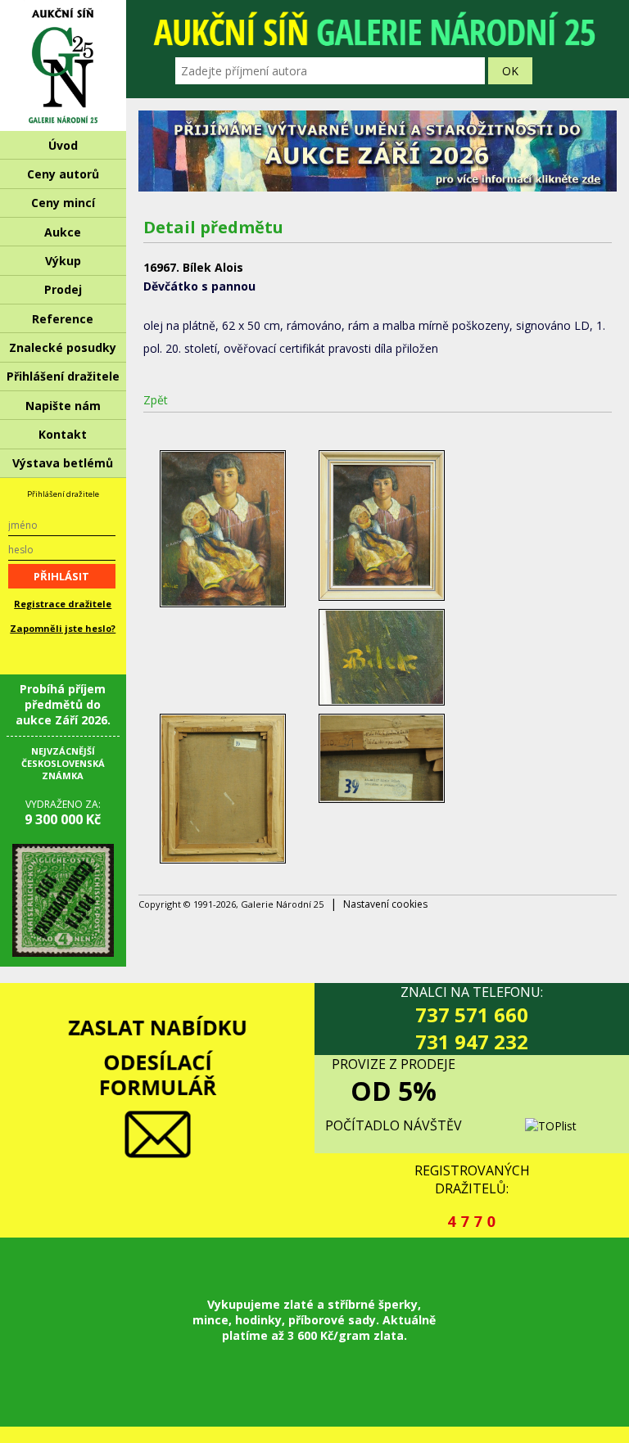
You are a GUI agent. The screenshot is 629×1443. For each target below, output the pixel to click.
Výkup (63, 260)
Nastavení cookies (385, 904)
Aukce (62, 232)
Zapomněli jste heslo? (62, 628)
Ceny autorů (63, 174)
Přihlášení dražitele (63, 376)
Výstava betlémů (62, 463)
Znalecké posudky (62, 347)
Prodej (63, 289)
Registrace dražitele (62, 603)
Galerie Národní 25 (63, 65)
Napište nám (63, 405)
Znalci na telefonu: (471, 1019)
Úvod (63, 145)
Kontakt (62, 434)
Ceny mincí (63, 202)
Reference (62, 319)
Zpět (155, 400)
